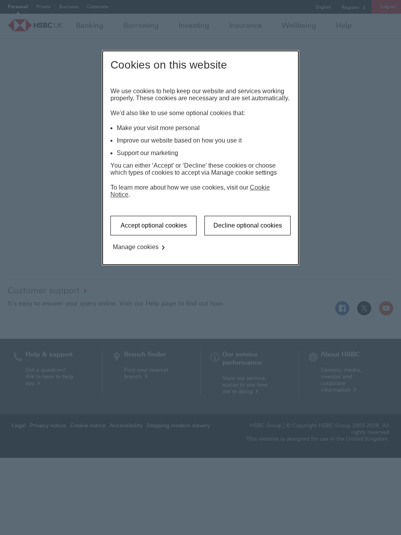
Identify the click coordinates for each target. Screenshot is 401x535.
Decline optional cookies (247, 225)
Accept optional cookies (154, 225)
